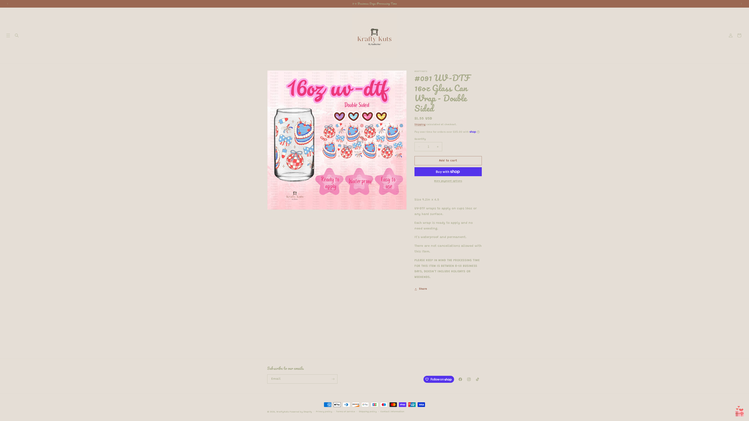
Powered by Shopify (301, 412)
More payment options (448, 181)
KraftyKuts (283, 412)
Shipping (420, 124)
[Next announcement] (741, 3)
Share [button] (423, 289)
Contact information (392, 412)
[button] (8, 35)
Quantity (420, 139)
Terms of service (345, 412)
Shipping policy (368, 412)
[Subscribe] (333, 379)
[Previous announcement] (7, 3)
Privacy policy (324, 412)
